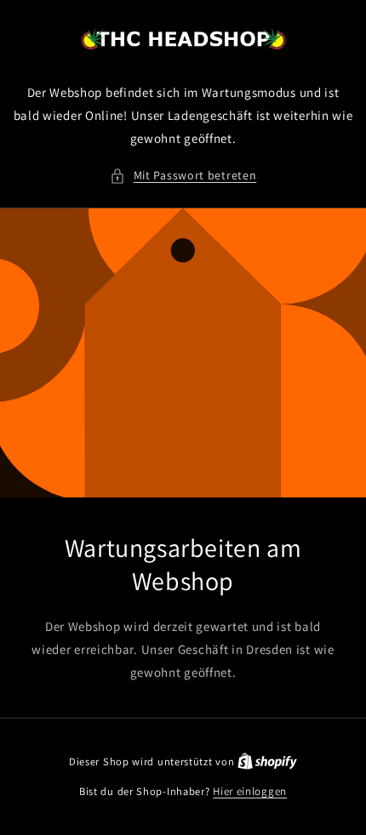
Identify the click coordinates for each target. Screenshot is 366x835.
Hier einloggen (250, 791)
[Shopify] (267, 761)
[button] (183, 175)
